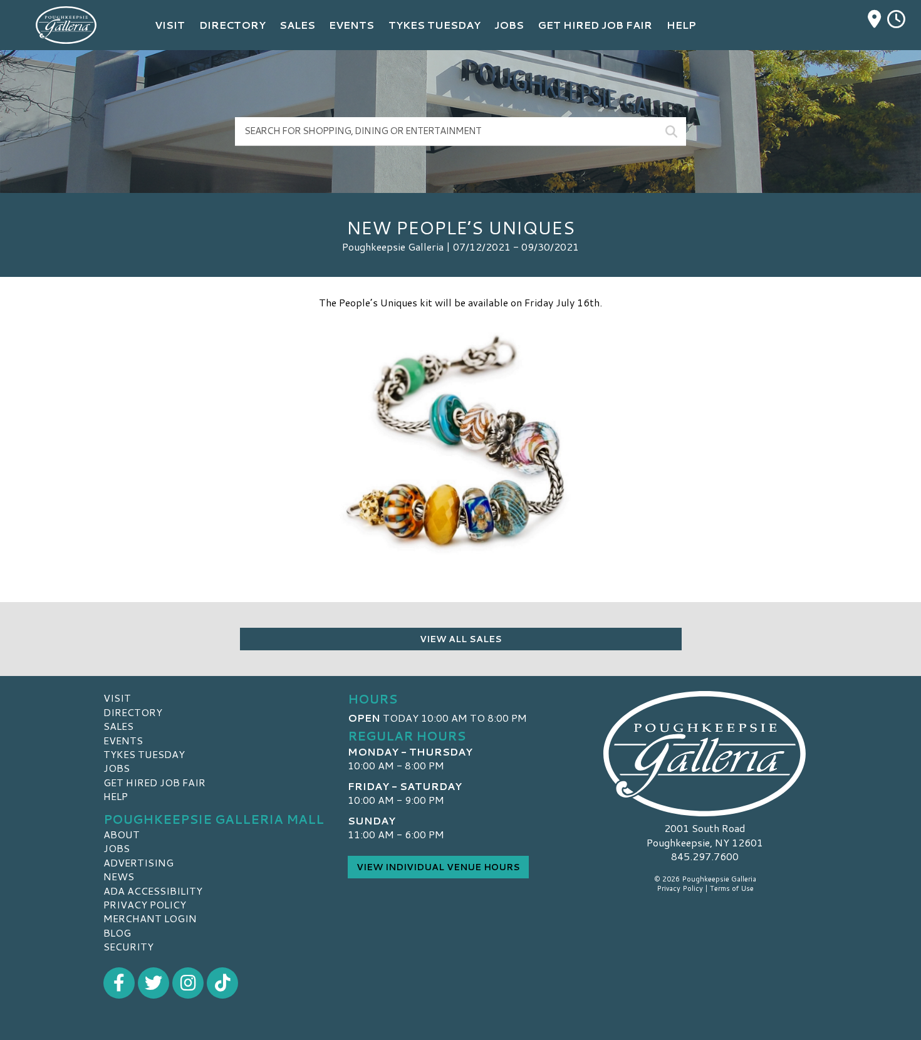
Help (115, 796)
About (121, 834)
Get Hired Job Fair (154, 782)
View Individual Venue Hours (438, 867)
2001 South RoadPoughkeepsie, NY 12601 (705, 835)
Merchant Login (150, 918)
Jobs (116, 768)
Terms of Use (732, 888)
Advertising (138, 862)
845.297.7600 (705, 856)
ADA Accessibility (152, 890)
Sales (118, 726)
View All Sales (461, 639)
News (118, 876)
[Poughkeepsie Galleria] (705, 753)
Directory (132, 712)
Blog (117, 932)
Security (128, 946)
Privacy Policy (144, 904)
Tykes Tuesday (144, 754)
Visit (117, 697)
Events (123, 740)
